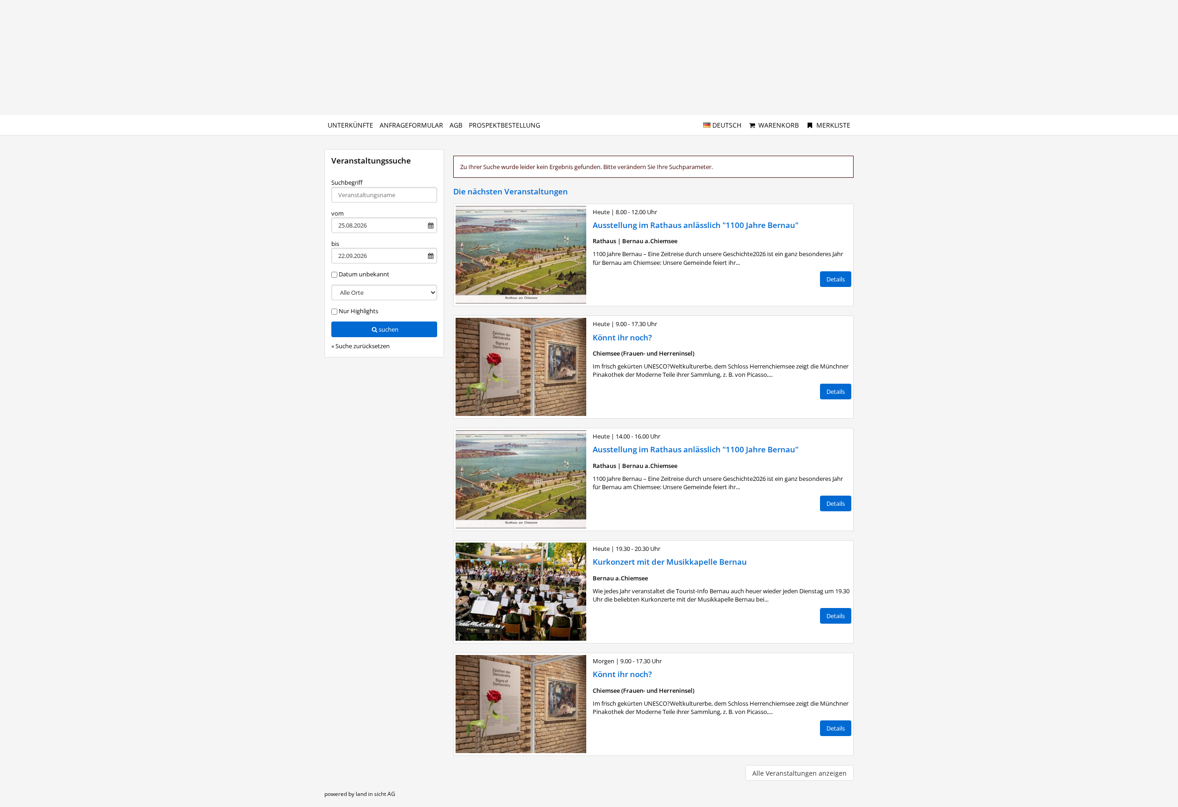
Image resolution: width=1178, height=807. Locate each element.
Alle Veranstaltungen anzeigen (799, 773)
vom (337, 213)
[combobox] (384, 195)
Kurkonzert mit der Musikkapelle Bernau (670, 561)
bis (335, 244)
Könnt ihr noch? (622, 337)
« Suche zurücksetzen (360, 346)
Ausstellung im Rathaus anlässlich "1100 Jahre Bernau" (695, 225)
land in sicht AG (375, 794)
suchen (388, 329)
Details (835, 279)
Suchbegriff (347, 182)
